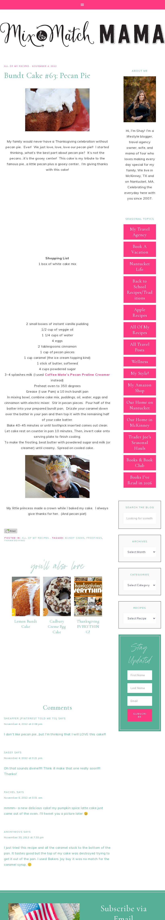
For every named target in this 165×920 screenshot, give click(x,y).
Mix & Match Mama (82, 34)
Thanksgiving (14, 540)
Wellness (140, 361)
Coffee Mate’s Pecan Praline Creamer (77, 375)
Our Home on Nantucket (140, 405)
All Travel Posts (140, 347)
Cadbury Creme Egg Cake (57, 626)
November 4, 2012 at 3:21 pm (23, 758)
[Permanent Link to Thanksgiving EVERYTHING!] (88, 615)
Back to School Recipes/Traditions (140, 289)
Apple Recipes (140, 312)
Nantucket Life (140, 266)
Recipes (139, 607)
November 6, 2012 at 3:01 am (23, 797)
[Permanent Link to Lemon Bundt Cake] (26, 615)
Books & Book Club (140, 462)
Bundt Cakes (75, 538)
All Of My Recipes (16, 66)
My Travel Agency (140, 232)
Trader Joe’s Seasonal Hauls (140, 442)
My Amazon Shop (140, 387)
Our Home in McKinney (140, 422)
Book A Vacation (139, 249)
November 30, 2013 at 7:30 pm (24, 837)
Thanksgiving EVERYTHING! (88, 626)
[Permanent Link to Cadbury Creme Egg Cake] (57, 615)
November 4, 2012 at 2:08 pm (23, 723)
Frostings (94, 538)
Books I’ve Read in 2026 (140, 480)
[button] (82, 4)
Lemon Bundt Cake (25, 624)
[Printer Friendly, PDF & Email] (10, 530)
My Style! (140, 373)
